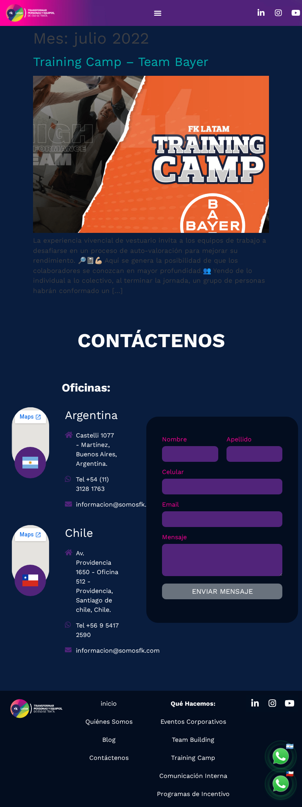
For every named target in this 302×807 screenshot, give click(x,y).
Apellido (239, 439)
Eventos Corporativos (193, 721)
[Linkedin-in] (261, 13)
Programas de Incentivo (193, 794)
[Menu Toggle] (158, 13)
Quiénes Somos (109, 721)
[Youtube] (295, 13)
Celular (173, 472)
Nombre (174, 439)
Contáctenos (109, 757)
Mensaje (174, 537)
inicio (109, 703)
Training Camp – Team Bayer (120, 61)
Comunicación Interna (193, 776)
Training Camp (193, 757)
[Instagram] (278, 13)
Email (170, 504)
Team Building (193, 739)
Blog (109, 739)
